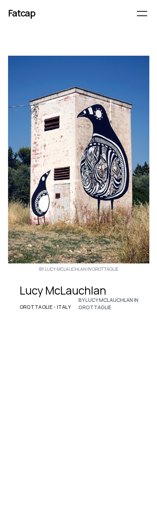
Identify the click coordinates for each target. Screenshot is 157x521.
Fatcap (22, 13)
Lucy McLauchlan (63, 290)
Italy (64, 307)
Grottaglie (36, 307)
